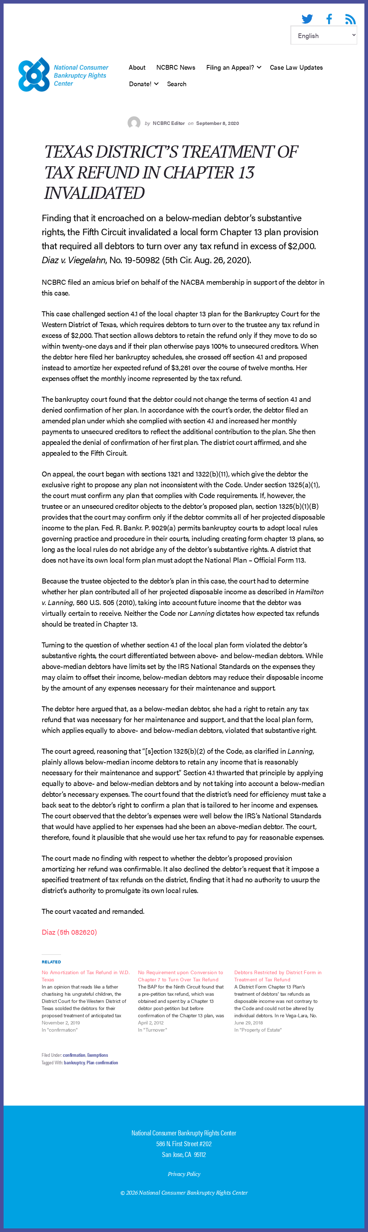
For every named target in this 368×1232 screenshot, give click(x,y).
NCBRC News (176, 66)
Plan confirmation (102, 1062)
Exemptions (97, 1054)
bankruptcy (74, 1062)
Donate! (140, 83)
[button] (259, 67)
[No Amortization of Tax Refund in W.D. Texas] (90, 1000)
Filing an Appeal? (230, 66)
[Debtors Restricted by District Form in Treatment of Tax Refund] (282, 1000)
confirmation (74, 1054)
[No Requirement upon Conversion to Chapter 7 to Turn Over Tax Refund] (186, 1000)
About (137, 66)
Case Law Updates (296, 66)
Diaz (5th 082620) (69, 931)
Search (177, 83)
